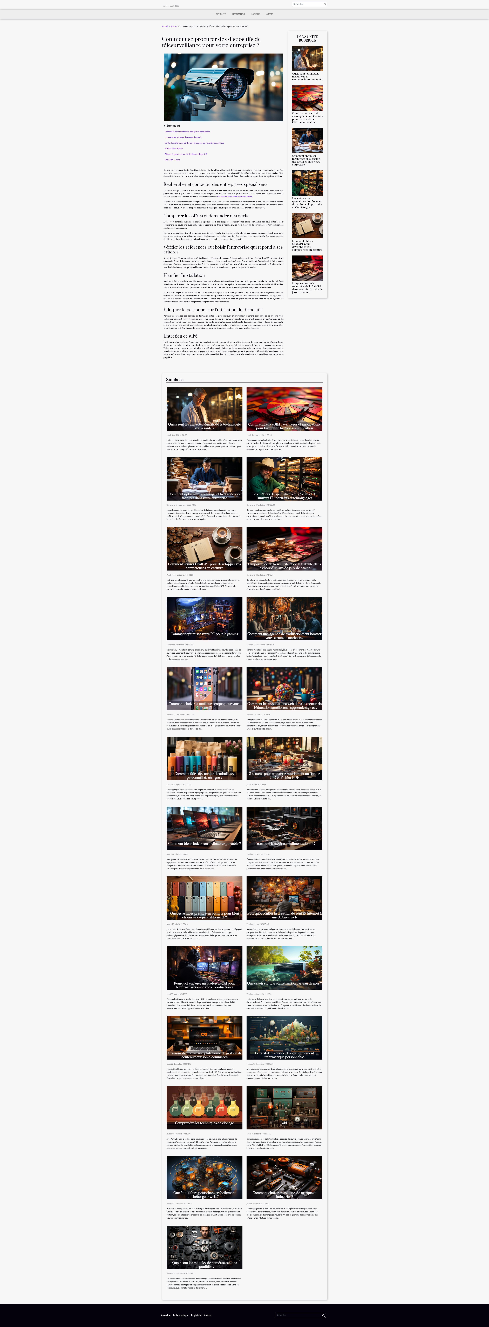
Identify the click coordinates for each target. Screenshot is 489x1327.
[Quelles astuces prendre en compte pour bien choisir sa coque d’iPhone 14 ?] (204, 898)
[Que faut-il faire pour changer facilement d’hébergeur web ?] (204, 1177)
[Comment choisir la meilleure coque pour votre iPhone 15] (204, 688)
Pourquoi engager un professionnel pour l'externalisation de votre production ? (204, 985)
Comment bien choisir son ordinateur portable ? (204, 844)
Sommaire (173, 125)
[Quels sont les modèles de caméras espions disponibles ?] (204, 1247)
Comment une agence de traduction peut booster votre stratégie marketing (284, 636)
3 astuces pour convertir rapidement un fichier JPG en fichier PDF (284, 776)
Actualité (221, 14)
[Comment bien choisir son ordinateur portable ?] (204, 828)
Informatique (238, 14)
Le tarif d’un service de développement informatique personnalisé (284, 1055)
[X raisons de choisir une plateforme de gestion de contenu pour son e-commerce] (204, 1037)
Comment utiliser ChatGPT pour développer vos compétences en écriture (307, 245)
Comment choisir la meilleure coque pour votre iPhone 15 (204, 706)
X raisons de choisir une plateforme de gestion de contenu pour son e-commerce (204, 1055)
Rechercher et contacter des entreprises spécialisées (187, 132)
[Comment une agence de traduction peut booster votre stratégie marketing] (284, 618)
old (284, 1123)
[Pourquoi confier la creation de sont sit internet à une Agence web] (284, 898)
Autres (269, 14)
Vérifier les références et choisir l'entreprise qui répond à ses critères (194, 143)
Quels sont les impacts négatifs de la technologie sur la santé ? (307, 76)
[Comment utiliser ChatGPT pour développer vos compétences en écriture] (307, 225)
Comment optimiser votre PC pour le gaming (204, 634)
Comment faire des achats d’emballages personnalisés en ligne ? (204, 776)
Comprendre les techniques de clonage (204, 1123)
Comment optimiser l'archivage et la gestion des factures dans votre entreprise (306, 160)
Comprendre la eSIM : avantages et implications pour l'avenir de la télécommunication (307, 118)
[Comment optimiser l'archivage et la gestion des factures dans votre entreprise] (307, 140)
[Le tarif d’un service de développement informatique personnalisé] (284, 1037)
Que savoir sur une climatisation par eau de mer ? (284, 983)
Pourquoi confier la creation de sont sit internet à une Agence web (284, 915)
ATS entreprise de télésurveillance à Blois (234, 196)
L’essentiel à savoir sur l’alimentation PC (284, 844)
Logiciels (255, 14)
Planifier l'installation (174, 148)
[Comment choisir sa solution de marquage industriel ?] (284, 1177)
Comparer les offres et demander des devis (183, 137)
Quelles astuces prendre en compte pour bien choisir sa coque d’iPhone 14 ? (204, 915)
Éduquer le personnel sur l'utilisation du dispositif (186, 154)
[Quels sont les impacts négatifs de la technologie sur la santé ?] (307, 58)
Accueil (165, 26)
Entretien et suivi (172, 160)
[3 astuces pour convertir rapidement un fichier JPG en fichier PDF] (284, 758)
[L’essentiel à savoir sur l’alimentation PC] (284, 828)
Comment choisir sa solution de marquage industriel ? (284, 1195)
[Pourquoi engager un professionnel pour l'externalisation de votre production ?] (204, 968)
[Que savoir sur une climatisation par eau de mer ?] (284, 968)
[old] (284, 1107)
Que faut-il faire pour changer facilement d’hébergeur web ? (204, 1195)
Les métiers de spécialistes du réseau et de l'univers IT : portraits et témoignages (307, 203)
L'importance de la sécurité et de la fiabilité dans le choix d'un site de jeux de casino (307, 288)
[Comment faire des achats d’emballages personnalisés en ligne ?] (204, 758)
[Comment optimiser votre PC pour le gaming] (204, 618)
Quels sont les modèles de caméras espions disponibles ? (204, 1265)
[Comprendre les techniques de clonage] (204, 1107)
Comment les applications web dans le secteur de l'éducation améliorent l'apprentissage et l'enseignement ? (284, 708)
